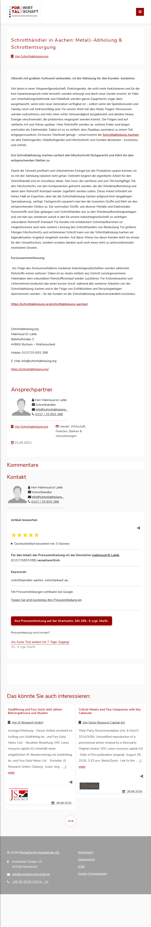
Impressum (85, 852)
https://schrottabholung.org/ (30, 369)
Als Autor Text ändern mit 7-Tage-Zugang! (40, 642)
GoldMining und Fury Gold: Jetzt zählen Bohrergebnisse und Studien (35, 711)
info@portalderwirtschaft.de (31, 874)
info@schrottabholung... (51, 409)
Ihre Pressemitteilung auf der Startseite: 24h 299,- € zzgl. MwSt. (62, 621)
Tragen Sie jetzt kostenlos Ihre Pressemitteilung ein (46, 600)
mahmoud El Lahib (105, 555)
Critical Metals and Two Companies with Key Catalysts (110, 711)
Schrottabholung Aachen (121, 135)
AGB (81, 866)
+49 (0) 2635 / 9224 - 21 (30, 882)
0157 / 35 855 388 (49, 414)
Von (27, 723)
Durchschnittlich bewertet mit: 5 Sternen (41, 544)
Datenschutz (86, 859)
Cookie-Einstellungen (92, 874)
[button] (40, 782)
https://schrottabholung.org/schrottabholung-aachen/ (49, 304)
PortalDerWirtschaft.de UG (39, 852)
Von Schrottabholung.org (31, 56)
